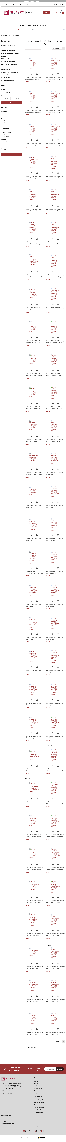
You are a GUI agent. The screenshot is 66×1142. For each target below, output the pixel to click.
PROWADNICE (5, 59)
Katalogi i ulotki (38, 1088)
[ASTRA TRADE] (33, 1057)
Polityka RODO (38, 1109)
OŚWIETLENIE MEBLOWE (8, 67)
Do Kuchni (54, 20)
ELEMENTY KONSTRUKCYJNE (9, 72)
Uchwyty (21, 20)
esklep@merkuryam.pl (11, 1091)
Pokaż (11, 154)
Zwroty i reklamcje (39, 1102)
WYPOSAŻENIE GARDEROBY (9, 53)
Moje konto (4, 1121)
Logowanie (4, 1118)
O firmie (36, 1081)
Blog (35, 1093)
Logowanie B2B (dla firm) (7, 1123)
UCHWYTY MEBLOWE (7, 45)
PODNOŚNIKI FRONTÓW (8, 61)
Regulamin (37, 1105)
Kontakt (36, 1083)
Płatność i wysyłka (39, 1100)
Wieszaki (30, 20)
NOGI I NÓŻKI (5, 75)
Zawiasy (46, 20)
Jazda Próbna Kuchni (39, 1086)
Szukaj (11, 103)
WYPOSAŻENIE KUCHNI (8, 50)
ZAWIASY (4, 56)
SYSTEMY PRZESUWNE (7, 80)
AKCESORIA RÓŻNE (7, 69)
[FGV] (33, 1135)
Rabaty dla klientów (39, 1112)
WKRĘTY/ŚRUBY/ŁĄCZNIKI (9, 64)
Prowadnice (38, 20)
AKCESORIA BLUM (6, 48)
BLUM (13, 20)
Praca (35, 1091)
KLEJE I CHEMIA (6, 78)
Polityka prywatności (39, 1107)
